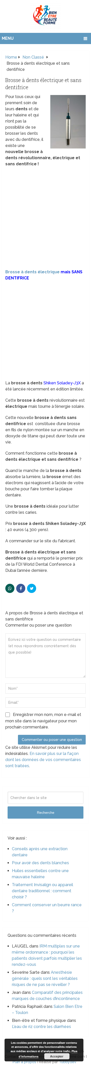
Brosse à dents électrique (32, 271)
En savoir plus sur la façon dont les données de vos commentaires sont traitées (43, 759)
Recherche (45, 812)
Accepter (56, 1056)
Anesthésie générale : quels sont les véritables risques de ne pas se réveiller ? (45, 978)
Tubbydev (67, 1062)
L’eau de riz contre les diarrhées (41, 1026)
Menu (8, 38)
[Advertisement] (45, 218)
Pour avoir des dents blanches (40, 862)
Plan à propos (24, 1062)
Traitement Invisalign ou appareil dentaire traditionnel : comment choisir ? (42, 890)
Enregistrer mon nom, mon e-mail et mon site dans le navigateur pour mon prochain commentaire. (43, 720)
